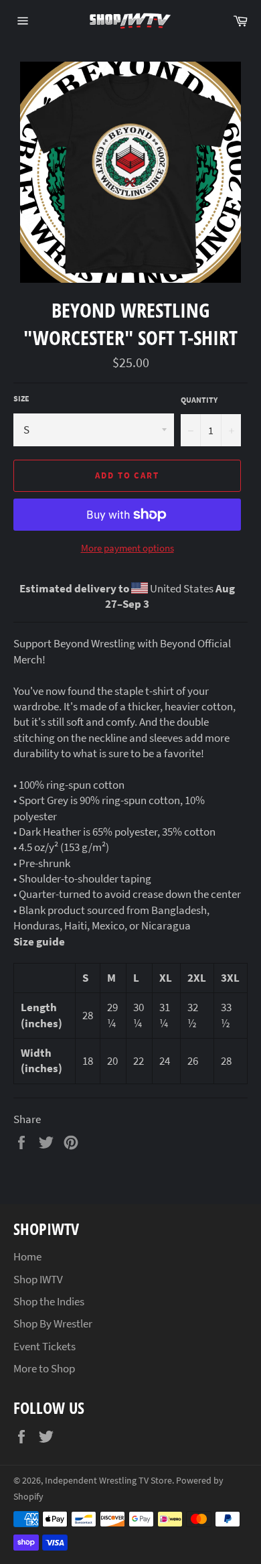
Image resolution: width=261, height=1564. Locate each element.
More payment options (127, 547)
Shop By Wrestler (52, 1323)
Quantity (199, 400)
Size (21, 398)
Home (27, 1256)
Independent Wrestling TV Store (108, 1480)
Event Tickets (44, 1346)
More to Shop (44, 1368)
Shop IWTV (38, 1279)
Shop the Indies (48, 1301)
